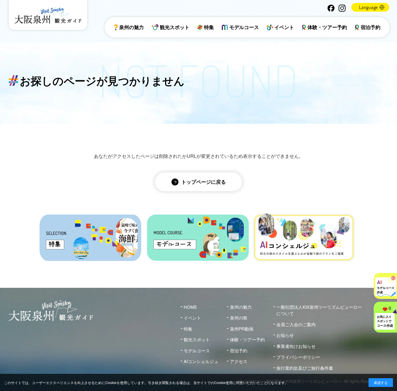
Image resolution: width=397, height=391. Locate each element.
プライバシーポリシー (298, 357)
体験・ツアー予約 (327, 27)
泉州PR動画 (241, 329)
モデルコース (244, 27)
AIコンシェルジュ (201, 361)
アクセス (238, 361)
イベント (284, 27)
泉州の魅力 (131, 27)
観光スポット (174, 27)
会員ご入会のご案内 (296, 324)
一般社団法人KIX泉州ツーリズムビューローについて (319, 310)
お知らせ (285, 335)
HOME (190, 307)
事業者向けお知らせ (296, 346)
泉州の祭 (238, 318)
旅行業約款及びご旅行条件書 (304, 368)
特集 (209, 27)
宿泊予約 (370, 27)
